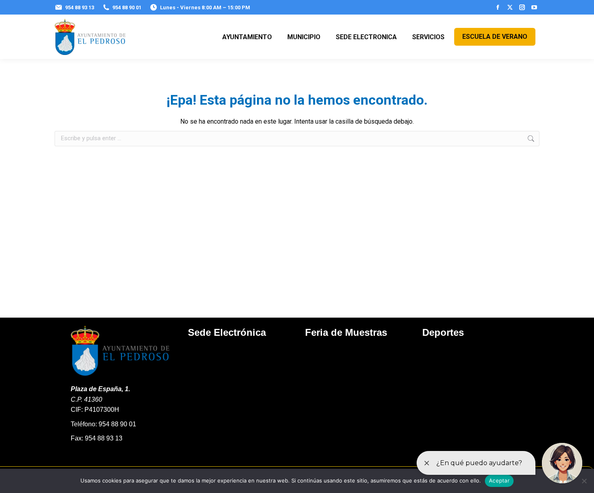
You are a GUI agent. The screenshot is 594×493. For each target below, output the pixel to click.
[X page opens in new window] (510, 7)
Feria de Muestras (346, 332)
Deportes (443, 332)
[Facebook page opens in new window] (498, 7)
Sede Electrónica (227, 332)
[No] (584, 481)
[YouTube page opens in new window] (534, 7)
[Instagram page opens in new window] (522, 7)
